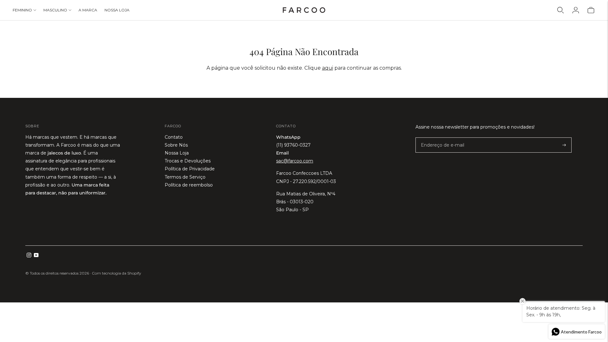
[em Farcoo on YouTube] (36, 256)
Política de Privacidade (190, 169)
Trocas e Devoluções (188, 161)
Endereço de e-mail (439, 137)
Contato (174, 137)
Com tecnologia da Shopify (116, 273)
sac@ (294, 161)
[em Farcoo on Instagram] (29, 256)
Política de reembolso (189, 185)
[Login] (575, 10)
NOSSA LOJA (117, 10)
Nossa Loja (177, 153)
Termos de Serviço (185, 177)
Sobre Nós (176, 145)
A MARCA (88, 10)
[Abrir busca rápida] (560, 10)
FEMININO (22, 10)
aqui (327, 68)
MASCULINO (55, 10)
